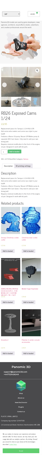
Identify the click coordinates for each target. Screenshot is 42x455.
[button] (3, 5)
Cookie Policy (13, 444)
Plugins (21, 407)
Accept (21, 450)
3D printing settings (23, 166)
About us (21, 398)
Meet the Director (21, 402)
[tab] (8, 166)
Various (25, 158)
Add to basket (14, 151)
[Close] (40, 430)
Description (8, 166)
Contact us (21, 411)
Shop (21, 393)
